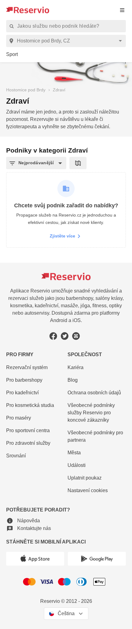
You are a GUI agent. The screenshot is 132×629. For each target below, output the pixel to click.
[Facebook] (53, 336)
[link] (12, 55)
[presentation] (122, 10)
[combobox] (67, 41)
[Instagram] (76, 336)
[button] (36, 163)
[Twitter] (64, 336)
